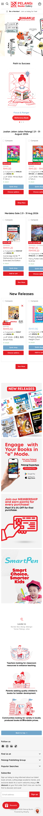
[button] (32, 94)
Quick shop (13, 187)
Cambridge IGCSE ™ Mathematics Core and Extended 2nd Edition (12, 258)
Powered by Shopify (21, 812)
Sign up (34, 794)
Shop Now (22, 203)
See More (21, 282)
